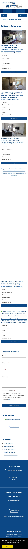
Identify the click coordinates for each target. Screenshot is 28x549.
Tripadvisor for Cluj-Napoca (10, 455)
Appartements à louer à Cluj (14, 531)
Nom (3, 355)
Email (4, 370)
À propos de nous (11, 536)
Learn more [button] (16, 542)
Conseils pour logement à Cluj (14, 534)
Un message (5, 377)
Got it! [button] (7, 546)
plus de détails (14, 72)
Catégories (23, 15)
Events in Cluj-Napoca (9, 452)
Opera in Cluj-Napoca (9, 446)
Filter (4, 15)
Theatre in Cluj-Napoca (9, 449)
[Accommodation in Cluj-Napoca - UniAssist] (14, 4)
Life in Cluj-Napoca (8, 443)
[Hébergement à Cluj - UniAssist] (14, 511)
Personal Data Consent (8, 390)
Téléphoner (5, 363)
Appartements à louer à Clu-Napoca (14, 516)
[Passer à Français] (11, 3)
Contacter (19, 536)
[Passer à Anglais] (4, 3)
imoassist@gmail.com (14, 500)
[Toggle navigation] (1, 11)
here (9, 399)
